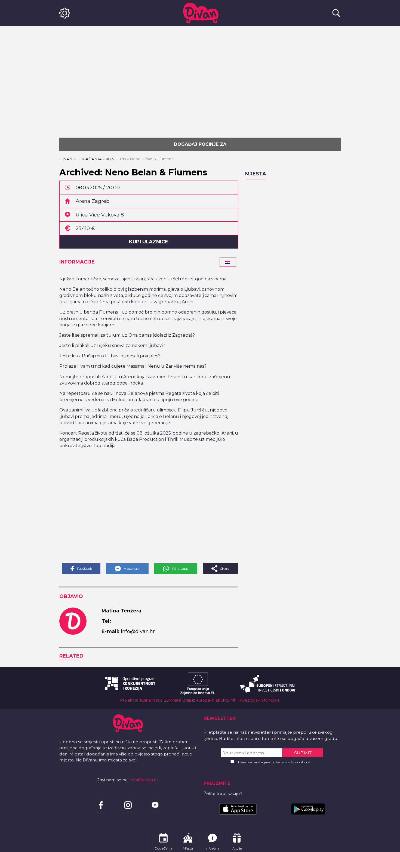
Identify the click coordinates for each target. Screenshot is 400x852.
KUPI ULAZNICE (148, 242)
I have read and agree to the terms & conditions (273, 762)
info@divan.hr (144, 779)
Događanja (89, 159)
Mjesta (255, 174)
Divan (65, 159)
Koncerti (116, 159)
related (71, 656)
